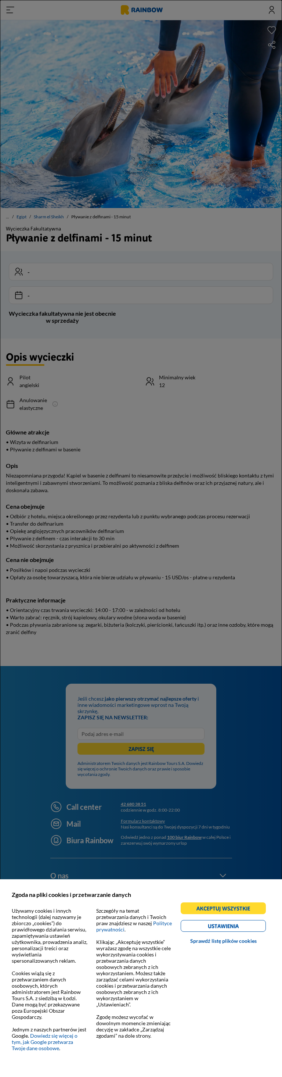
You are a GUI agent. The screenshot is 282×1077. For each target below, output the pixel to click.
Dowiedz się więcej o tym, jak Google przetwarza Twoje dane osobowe (44, 1042)
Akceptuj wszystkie (226, 909)
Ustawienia (236, 927)
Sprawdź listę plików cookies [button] (223, 941)
